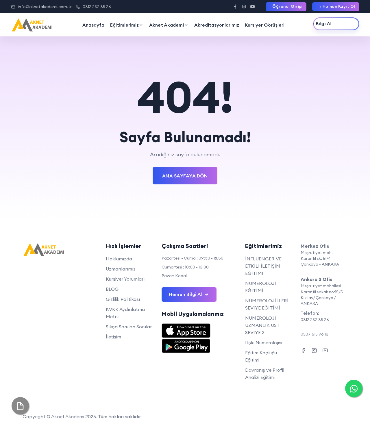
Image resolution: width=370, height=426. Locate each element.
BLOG (112, 289)
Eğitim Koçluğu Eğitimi (261, 356)
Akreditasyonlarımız (216, 25)
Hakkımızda (119, 259)
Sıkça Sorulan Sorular (129, 326)
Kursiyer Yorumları (125, 279)
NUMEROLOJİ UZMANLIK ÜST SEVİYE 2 (262, 325)
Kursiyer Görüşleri (264, 25)
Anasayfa (93, 25)
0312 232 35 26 (97, 6)
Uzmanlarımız (121, 269)
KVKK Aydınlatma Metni (125, 312)
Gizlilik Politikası (123, 299)
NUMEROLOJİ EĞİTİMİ (260, 286)
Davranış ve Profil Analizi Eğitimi (264, 373)
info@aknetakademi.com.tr (45, 6)
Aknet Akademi (166, 25)
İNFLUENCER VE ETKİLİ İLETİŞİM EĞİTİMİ (263, 266)
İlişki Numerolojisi (263, 342)
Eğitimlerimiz (124, 25)
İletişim (113, 337)
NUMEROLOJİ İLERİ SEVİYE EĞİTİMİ (266, 304)
